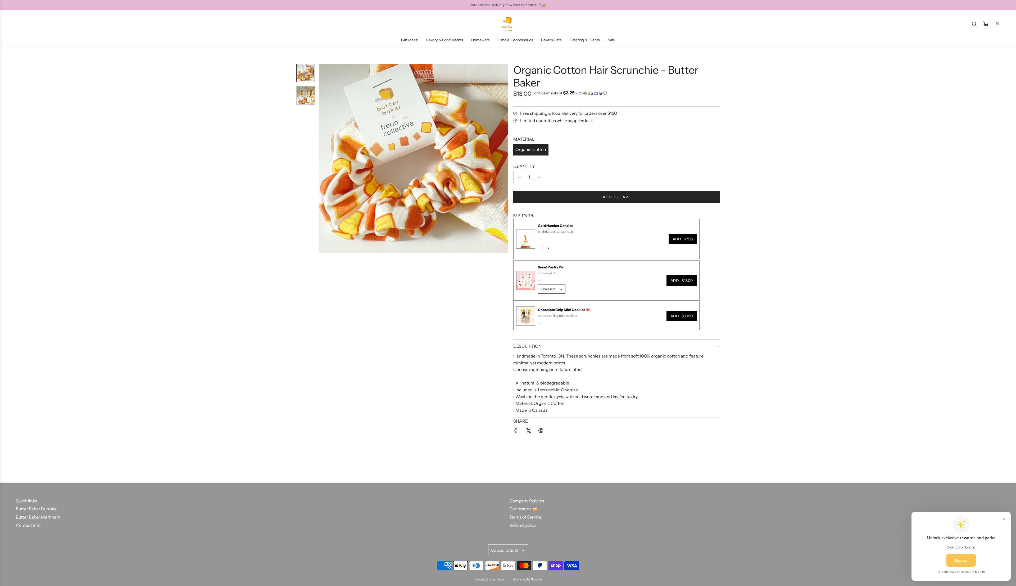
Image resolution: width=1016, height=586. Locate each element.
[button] (323, 158)
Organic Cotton (530, 149)
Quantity (524, 166)
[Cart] (986, 24)
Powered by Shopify (527, 579)
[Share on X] (528, 431)
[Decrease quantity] (519, 177)
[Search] (974, 24)
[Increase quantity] (539, 177)
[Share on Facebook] (516, 431)
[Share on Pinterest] (541, 431)
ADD (683, 239)
